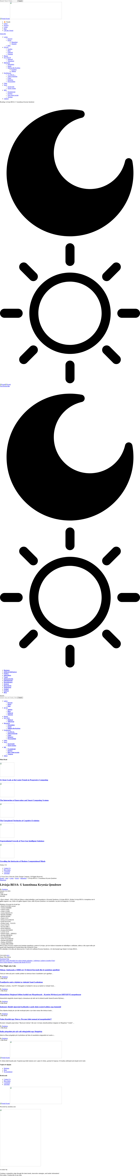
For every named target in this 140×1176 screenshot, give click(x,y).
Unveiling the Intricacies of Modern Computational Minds (22, 861)
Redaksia (5, 889)
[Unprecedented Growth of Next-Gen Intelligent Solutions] (7, 837)
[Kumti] (5, 384)
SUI (8, 955)
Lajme (6, 27)
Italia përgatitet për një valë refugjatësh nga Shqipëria (21, 1031)
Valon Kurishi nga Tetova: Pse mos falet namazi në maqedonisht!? (26, 1019)
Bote (5, 29)
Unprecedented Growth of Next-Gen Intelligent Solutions (22, 841)
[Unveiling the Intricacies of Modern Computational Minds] (7, 857)
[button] (5, 386)
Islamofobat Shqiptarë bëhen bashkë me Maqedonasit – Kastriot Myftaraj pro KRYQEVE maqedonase (40, 995)
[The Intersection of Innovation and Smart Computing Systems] (7, 796)
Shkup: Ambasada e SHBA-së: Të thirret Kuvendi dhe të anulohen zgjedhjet (30, 970)
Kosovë (6, 25)
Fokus (6, 23)
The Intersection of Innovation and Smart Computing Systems (24, 800)
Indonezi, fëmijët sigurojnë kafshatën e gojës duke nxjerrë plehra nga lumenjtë (30, 1007)
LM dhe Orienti (8, 30)
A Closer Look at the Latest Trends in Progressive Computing (24, 780)
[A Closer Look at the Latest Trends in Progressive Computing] (7, 776)
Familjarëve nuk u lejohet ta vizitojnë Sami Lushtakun (21, 982)
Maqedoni (3, 880)
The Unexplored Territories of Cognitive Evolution (19, 821)
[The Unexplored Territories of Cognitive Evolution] (7, 817)
